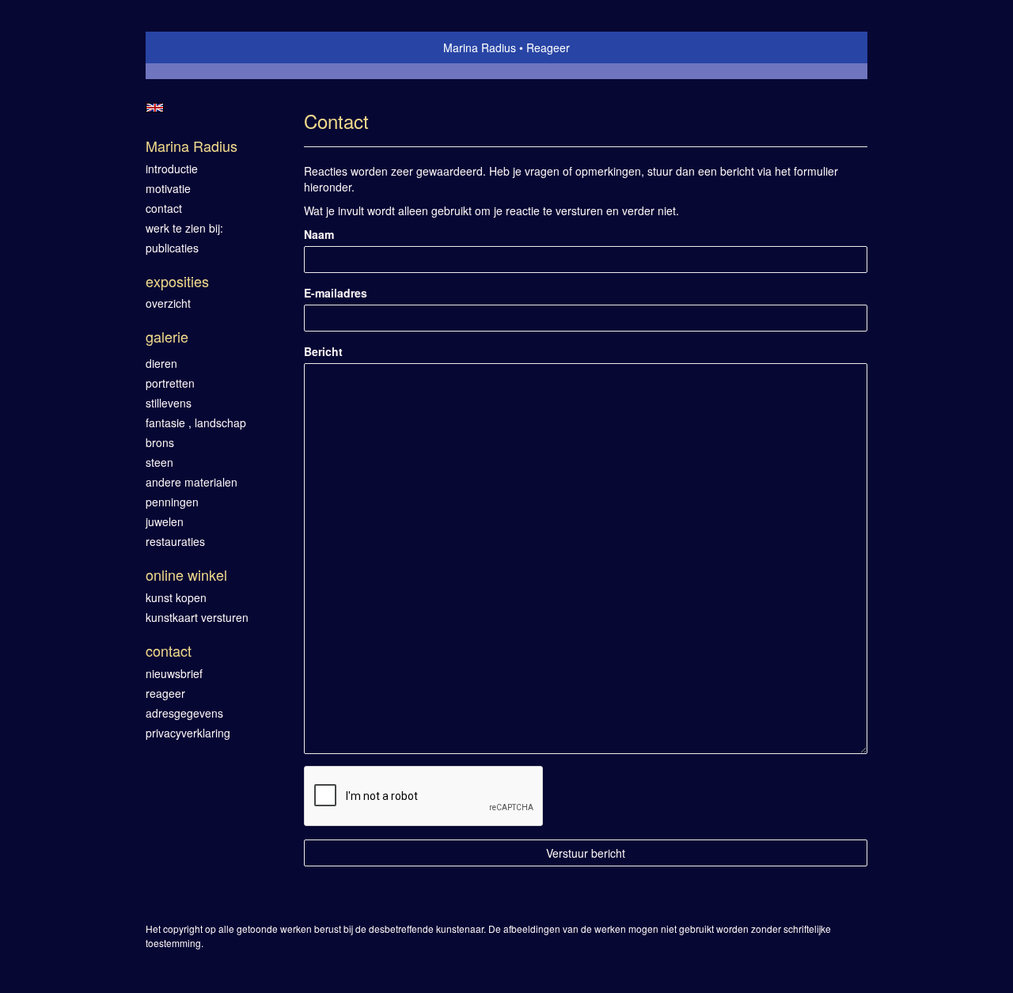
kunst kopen (176, 597)
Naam (319, 234)
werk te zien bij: (184, 228)
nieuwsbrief (174, 673)
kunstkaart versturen (197, 617)
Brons (160, 442)
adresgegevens (184, 713)
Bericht (323, 351)
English (155, 107)
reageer (165, 693)
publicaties (172, 248)
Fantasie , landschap (196, 422)
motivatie (168, 188)
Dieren (161, 363)
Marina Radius (479, 47)
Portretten (170, 383)
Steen (159, 462)
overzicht (168, 303)
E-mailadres (335, 293)
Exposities (177, 281)
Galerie (167, 337)
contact (164, 208)
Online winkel (186, 575)
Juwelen (165, 521)
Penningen (172, 502)
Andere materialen (191, 482)
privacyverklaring (188, 733)
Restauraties (175, 541)
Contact (169, 651)
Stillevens (169, 403)
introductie (172, 168)
